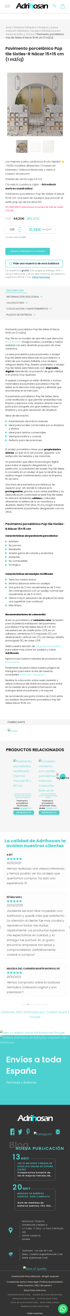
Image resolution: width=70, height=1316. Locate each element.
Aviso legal (33, 1281)
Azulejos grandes (48, 794)
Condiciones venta (16, 1281)
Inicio (9, 27)
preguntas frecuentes (48, 646)
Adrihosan (35, 1276)
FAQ (37, 1285)
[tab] (15, 290)
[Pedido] (63, 6)
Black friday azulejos (50, 1302)
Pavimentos (12, 662)
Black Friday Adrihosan (35, 1290)
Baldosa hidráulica (25, 27)
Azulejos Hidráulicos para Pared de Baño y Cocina (33, 32)
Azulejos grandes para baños (48, 797)
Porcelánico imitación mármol (23, 797)
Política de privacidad (51, 1281)
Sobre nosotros (25, 1285)
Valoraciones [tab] (15, 302)
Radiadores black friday (19, 1294)
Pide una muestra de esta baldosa (36, 263)
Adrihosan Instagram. (32, 674)
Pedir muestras (35, 1313)
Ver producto (23, 812)
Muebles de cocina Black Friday (47, 1294)
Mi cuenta (46, 1285)
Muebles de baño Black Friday (35, 1306)
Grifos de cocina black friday (24, 1302)
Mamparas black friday (24, 1298)
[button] (63, 1309)
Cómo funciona (41, 277)
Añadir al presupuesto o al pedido (27, 251)
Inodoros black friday (47, 1298)
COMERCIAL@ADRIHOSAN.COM (46, 1254)
